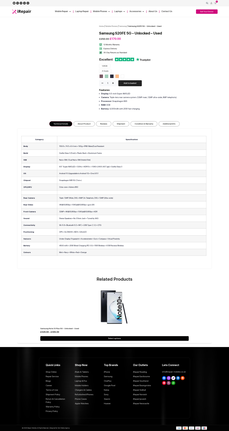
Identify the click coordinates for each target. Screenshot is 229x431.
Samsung (122, 26)
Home (101, 26)
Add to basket (130, 83)
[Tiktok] (173, 378)
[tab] (60, 123)
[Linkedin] (178, 378)
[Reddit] (183, 378)
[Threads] (24, 3)
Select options (114, 338)
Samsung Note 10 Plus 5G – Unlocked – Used (59, 328)
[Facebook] (14, 3)
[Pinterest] (164, 383)
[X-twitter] (17, 3)
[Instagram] (21, 3)
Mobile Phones (111, 26)
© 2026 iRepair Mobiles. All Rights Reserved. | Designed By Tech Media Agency (46, 428)
